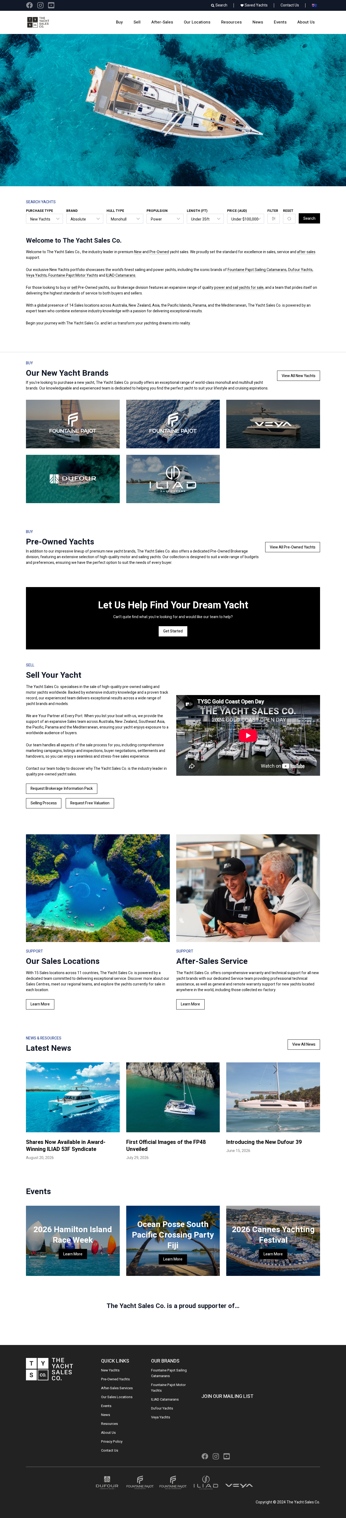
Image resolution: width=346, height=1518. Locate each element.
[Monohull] (122, 219)
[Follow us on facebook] (29, 5)
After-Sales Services (117, 1388)
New (138, 252)
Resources (231, 22)
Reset (288, 210)
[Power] (162, 219)
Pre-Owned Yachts (115, 1379)
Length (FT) (197, 210)
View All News (303, 1044)
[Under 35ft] (202, 219)
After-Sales (162, 22)
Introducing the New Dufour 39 (264, 1142)
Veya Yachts (36, 275)
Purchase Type (39, 210)
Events (280, 22)
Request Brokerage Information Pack (62, 788)
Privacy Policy (111, 1441)
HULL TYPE (115, 210)
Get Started (173, 631)
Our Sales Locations (116, 1397)
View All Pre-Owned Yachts (292, 547)
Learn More (40, 1004)
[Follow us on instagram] (40, 5)
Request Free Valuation (89, 803)
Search (309, 218)
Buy (119, 22)
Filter (272, 210)
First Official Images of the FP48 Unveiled (166, 1145)
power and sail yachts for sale (239, 287)
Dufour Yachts (300, 270)
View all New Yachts (298, 376)
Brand (72, 210)
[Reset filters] (289, 218)
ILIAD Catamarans (165, 1399)
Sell (137, 22)
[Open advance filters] (273, 218)
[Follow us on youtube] (51, 5)
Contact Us (290, 5)
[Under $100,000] (242, 219)
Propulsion (157, 210)
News (257, 22)
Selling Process (44, 803)
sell (74, 287)
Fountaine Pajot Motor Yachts (73, 275)
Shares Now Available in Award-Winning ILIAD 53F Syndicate (65, 1145)
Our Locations (197, 22)
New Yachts (110, 1370)
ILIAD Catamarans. (121, 275)
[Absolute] (82, 219)
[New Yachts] (41, 219)
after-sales (306, 252)
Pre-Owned (159, 252)
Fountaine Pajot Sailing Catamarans (257, 270)
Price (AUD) (237, 210)
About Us (306, 22)
